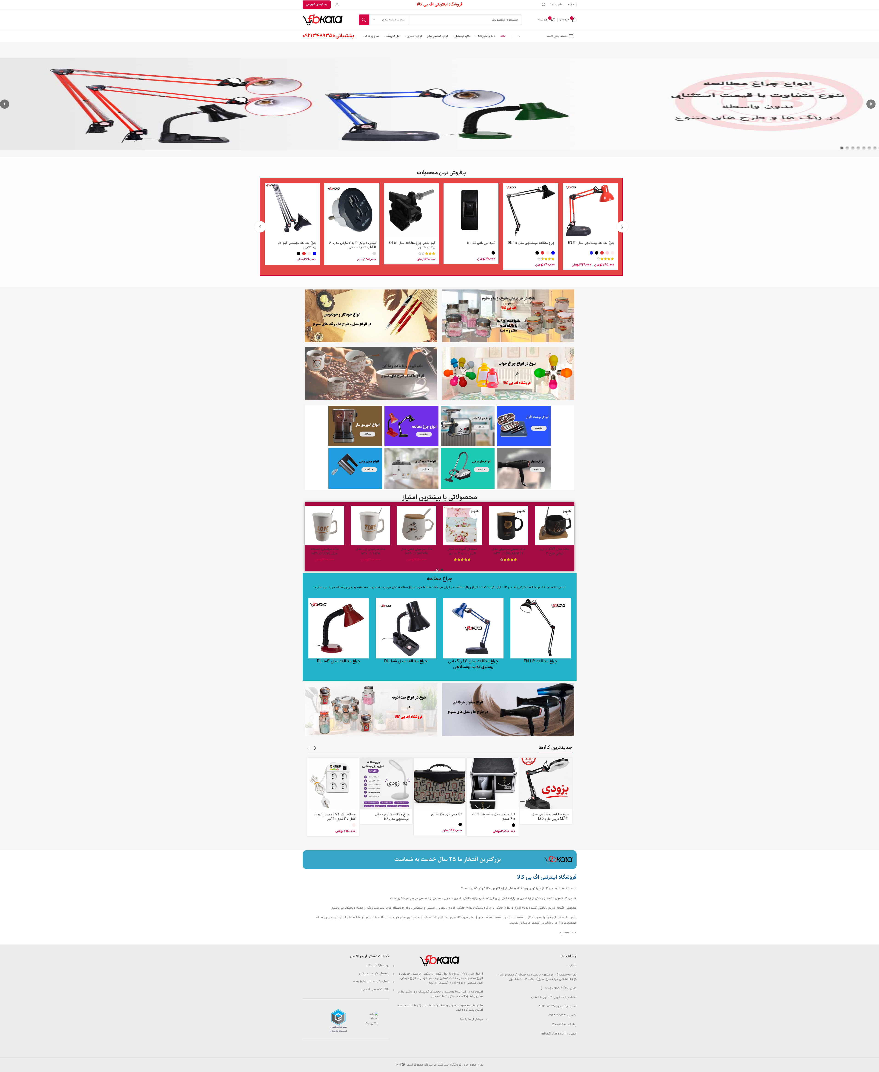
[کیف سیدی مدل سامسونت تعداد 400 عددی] (493, 784)
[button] (622, 227)
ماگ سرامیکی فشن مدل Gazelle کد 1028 (427, 551)
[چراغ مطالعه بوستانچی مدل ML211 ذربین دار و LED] (546, 784)
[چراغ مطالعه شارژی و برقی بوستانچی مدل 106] (386, 784)
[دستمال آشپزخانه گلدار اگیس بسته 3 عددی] (472, 525)
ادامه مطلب (568, 932)
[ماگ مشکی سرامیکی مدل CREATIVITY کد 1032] (519, 525)
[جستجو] (364, 19)
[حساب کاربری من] (337, 4)
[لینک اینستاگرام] (543, 4)
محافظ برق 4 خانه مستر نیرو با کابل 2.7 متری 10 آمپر (335, 817)
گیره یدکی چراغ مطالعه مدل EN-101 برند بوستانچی (412, 245)
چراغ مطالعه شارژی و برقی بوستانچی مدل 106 (392, 817)
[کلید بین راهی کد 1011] (471, 210)
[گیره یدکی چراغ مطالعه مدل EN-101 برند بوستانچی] (411, 210)
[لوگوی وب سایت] (323, 19)
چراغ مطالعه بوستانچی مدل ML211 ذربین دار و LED (550, 817)
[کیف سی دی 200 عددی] (440, 784)
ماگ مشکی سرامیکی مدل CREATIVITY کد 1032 (519, 551)
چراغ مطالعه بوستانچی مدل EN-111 (591, 242)
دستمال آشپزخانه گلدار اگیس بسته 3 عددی (473, 551)
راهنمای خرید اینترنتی (374, 973)
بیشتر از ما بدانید (471, 1019)
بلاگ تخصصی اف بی (375, 989)
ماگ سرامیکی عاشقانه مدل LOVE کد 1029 (335, 551)
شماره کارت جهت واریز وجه (371, 981)
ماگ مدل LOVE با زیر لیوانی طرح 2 (565, 551)
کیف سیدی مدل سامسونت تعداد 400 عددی (493, 817)
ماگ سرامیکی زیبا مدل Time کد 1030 (381, 551)
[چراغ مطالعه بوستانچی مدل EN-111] (590, 210)
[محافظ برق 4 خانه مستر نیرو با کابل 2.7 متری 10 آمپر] (333, 784)
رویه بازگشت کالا (378, 965)
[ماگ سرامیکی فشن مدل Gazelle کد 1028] (427, 525)
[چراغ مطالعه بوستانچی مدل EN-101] (530, 210)
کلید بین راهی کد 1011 (481, 242)
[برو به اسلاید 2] (437, 570)
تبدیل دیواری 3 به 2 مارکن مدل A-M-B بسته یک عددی (352, 245)
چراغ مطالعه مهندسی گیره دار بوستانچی (297, 245)
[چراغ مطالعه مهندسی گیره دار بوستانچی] (292, 210)
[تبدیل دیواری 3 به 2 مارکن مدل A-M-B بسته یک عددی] (351, 210)
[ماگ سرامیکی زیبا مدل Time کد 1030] (381, 525)
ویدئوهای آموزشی (316, 4)
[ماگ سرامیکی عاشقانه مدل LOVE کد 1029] (334, 525)
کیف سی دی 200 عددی (446, 814)
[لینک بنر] (524, 426)
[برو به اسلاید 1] (442, 570)
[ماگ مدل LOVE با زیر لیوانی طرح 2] (565, 525)
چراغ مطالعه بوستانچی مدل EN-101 (531, 242)
